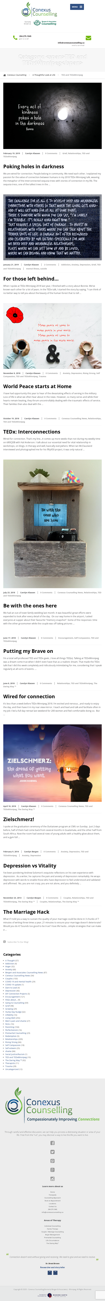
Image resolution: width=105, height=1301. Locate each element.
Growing (9, 1009)
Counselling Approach (52, 1198)
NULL (7, 1024)
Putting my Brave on (28, 651)
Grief (64, 153)
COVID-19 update (13, 984)
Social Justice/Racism (14, 1054)
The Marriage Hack (26, 911)
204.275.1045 (52, 1209)
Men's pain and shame (15, 1021)
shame (8, 1051)
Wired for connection (29, 696)
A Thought (10, 960)
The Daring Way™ (52, 1243)
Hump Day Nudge (13, 1012)
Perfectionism (11, 1030)
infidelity (9, 1015)
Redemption (11, 1036)
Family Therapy (52, 1229)
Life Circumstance (52, 1240)
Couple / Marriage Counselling (52, 1232)
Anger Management (52, 1235)
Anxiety (75, 264)
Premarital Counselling (15, 1033)
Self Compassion (82, 638)
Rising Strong (89, 373)
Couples (67, 898)
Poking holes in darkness (33, 166)
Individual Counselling (52, 1226)
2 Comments (50, 264)
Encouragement (65, 638)
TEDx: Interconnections (31, 431)
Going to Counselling (14, 1002)
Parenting (9, 1027)
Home (52, 1192)
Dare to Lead (11, 987)
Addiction (65, 264)
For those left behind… (31, 278)
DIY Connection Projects (16, 993)
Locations (52, 1204)
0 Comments (51, 153)
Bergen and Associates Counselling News (24, 972)
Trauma (42, 376)
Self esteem (10, 1048)
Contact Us (52, 1206)
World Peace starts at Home (37, 386)
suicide (43, 268)
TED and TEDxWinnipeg (27, 376)
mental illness (32, 268)
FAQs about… (11, 999)
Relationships (74, 153)
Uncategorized (12, 1069)
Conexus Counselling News (74, 418)
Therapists (10, 1063)
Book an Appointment (52, 1201)
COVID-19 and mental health (18, 981)
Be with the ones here (30, 605)
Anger (8, 966)
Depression (85, 264)
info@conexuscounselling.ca (52, 1212)
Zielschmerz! (18, 819)
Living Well (10, 1018)
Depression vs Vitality (29, 865)
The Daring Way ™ (26, 809)
